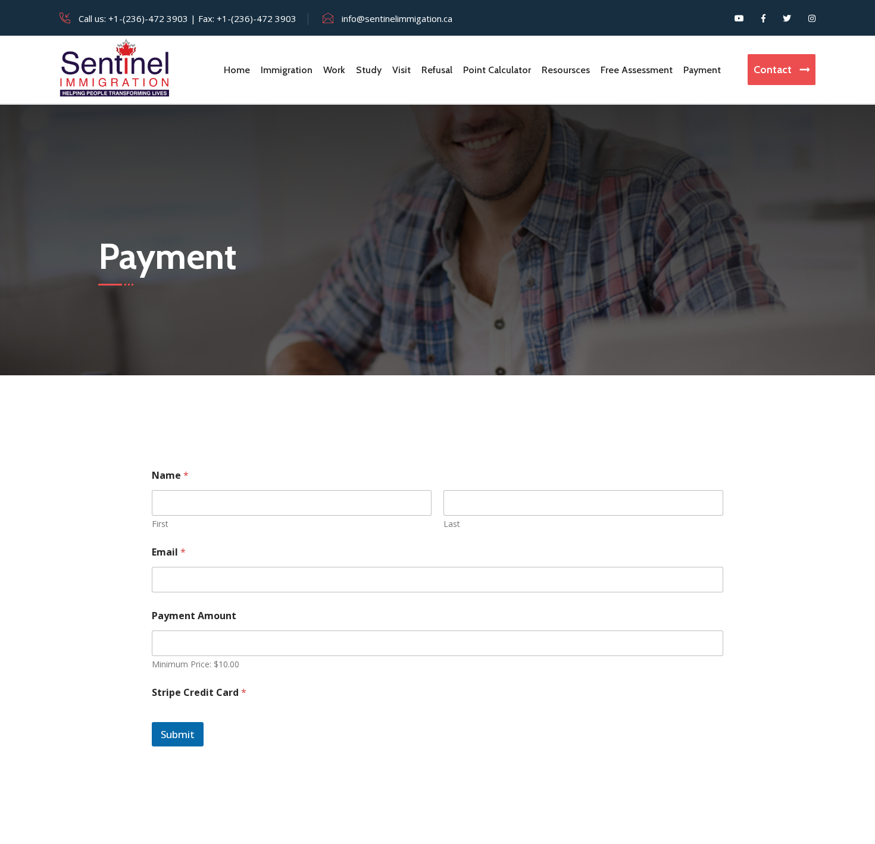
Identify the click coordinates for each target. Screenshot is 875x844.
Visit (401, 70)
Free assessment (637, 70)
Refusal (436, 70)
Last (451, 524)
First (160, 524)
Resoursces (566, 70)
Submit (178, 734)
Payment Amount (194, 616)
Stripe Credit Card (199, 692)
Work (334, 70)
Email (169, 552)
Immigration (286, 70)
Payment (702, 70)
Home (237, 70)
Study (369, 70)
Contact (774, 69)
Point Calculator (497, 70)
